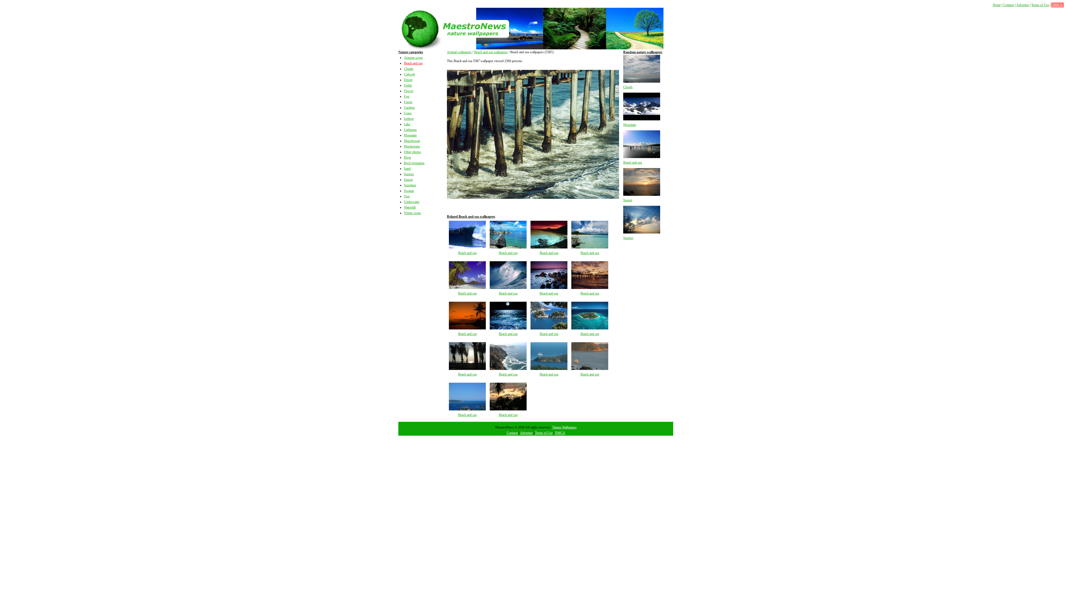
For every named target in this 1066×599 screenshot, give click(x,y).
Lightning (410, 130)
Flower (408, 91)
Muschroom (412, 141)
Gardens (409, 108)
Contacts (1008, 5)
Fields (408, 85)
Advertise (1022, 5)
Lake (407, 124)
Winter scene (412, 213)
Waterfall (410, 207)
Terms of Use (1040, 5)
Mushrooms (412, 146)
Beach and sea (413, 63)
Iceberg (409, 119)
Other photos (412, 152)
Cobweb (409, 74)
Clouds (408, 69)
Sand (407, 169)
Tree (407, 196)
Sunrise (409, 174)
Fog (406, 96)
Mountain (410, 135)
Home (997, 5)
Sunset (408, 180)
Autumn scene (413, 58)
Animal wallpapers (459, 52)
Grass (408, 113)
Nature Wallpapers (564, 427)
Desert (408, 80)
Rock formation (414, 163)
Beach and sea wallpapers (491, 52)
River (407, 157)
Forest (408, 102)
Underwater (411, 202)
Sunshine (410, 185)
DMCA (1057, 5)
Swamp (409, 191)
